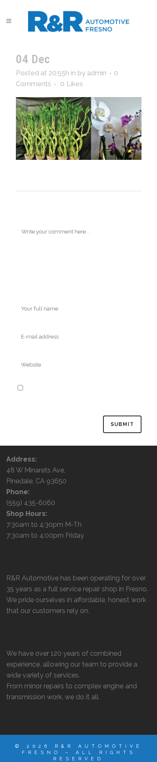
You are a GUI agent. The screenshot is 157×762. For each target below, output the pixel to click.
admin (96, 73)
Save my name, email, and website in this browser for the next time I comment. (77, 399)
